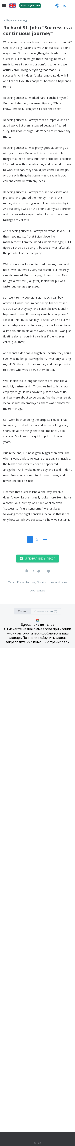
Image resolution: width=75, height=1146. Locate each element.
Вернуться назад (16, 20)
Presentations (26, 582)
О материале (37, 590)
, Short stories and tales (51, 582)
